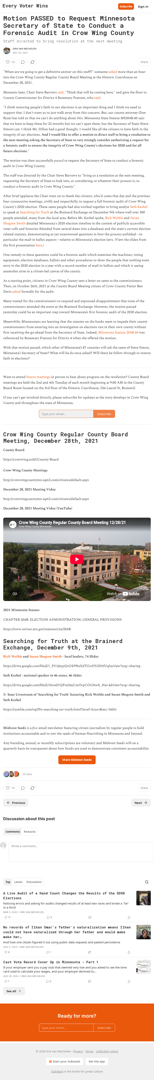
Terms (89, 1051)
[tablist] (20, 832)
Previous (18, 803)
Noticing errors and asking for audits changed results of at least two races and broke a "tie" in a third (66, 905)
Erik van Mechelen (24, 48)
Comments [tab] (13, 831)
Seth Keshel (139, 207)
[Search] (147, 882)
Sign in (143, 6)
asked (112, 71)
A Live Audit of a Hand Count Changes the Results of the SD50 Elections (64, 895)
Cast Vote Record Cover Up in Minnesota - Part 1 (50, 962)
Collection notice (107, 1051)
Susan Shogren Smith (45, 656)
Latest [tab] (18, 882)
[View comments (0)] (23, 62)
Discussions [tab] (34, 882)
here (38, 245)
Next (138, 803)
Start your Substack (66, 1061)
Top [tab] (8, 882)
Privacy (78, 1051)
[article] (77, 905)
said (61, 92)
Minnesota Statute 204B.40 (118, 332)
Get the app (97, 1061)
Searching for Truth (34, 212)
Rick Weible (114, 218)
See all (11, 991)
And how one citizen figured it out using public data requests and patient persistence (61, 942)
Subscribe (126, 6)
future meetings (38, 377)
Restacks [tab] (29, 831)
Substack (57, 1071)
